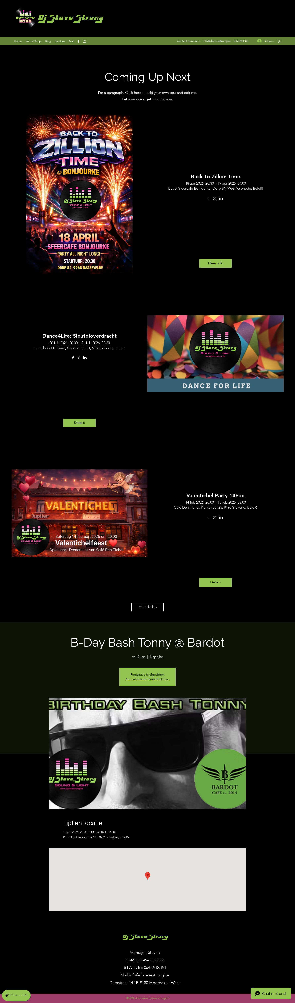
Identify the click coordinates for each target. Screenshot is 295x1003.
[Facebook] (79, 41)
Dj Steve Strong (70, 19)
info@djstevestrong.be (217, 41)
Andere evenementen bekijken (147, 679)
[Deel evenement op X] (214, 199)
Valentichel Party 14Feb (215, 495)
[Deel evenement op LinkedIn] (221, 199)
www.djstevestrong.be (156, 998)
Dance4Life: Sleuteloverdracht (79, 336)
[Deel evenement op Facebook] (209, 199)
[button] (279, 41)
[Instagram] (85, 41)
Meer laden (147, 607)
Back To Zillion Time (215, 176)
